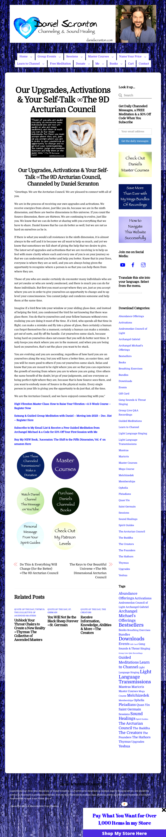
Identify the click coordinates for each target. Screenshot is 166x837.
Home (23, 56)
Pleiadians (125, 494)
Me (97, 63)
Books (114, 63)
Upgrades (124, 569)
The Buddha (126, 537)
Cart (131, 63)
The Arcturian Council (132, 531)
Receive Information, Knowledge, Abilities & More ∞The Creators (96, 625)
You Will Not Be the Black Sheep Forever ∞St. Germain (62, 621)
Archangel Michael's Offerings (128, 616)
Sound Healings (128, 519)
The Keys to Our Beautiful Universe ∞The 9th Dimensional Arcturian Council (88, 571)
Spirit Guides (126, 525)
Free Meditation (60, 63)
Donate (80, 63)
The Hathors (126, 556)
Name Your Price (130, 56)
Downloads (125, 381)
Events (123, 387)
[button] (124, 819)
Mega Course (126, 469)
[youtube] (123, 265)
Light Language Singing (133, 433)
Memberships (127, 481)
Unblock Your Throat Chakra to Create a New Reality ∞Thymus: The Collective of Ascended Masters (29, 630)
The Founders (127, 550)
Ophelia (123, 487)
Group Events (47, 56)
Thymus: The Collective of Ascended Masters (29, 612)
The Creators (126, 544)
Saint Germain (127, 506)
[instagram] (143, 265)
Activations (125, 322)
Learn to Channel (28, 63)
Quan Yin (124, 500)
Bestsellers (125, 356)
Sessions (72, 56)
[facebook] (133, 265)
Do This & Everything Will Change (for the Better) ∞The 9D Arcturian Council (39, 569)
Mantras (124, 450)
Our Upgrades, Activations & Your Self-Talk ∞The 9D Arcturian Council (63, 99)
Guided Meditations (130, 421)
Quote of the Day (24, 609)
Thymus (124, 562)
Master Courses (98, 56)
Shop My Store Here (124, 833)
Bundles (123, 375)
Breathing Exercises (130, 368)
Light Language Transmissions (135, 676)
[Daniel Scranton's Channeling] (83, 41)
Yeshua (123, 575)
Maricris (124, 456)
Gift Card (124, 393)
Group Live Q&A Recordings (130, 653)
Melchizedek (126, 475)
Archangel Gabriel (129, 339)
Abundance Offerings (131, 316)
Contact (144, 63)
